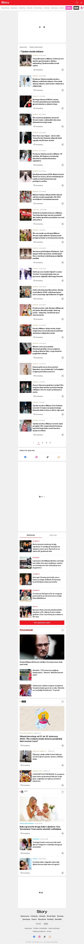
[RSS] (58, 457)
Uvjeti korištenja (53, 928)
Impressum (28, 928)
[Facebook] (25, 457)
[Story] (4, 2)
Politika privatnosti (39, 931)
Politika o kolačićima (40, 928)
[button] (38, 70)
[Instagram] (36, 457)
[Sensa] (38, 923)
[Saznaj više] (62, 630)
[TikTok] (47, 457)
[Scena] (46, 923)
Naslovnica (23, 47)
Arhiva (49, 931)
